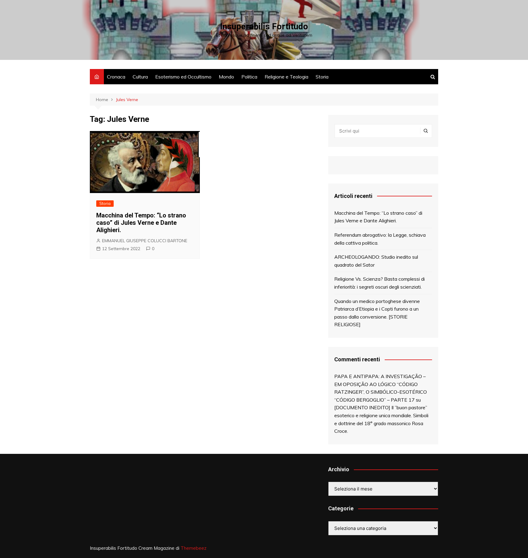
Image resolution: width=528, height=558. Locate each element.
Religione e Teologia (286, 77)
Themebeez (194, 548)
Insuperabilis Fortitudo (264, 26)
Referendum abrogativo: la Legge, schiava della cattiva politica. (380, 239)
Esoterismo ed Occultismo (183, 77)
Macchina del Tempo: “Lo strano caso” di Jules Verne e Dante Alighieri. (141, 223)
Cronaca (116, 77)
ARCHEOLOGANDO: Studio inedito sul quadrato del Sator (376, 261)
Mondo (226, 77)
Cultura (140, 77)
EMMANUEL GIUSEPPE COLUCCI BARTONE (144, 240)
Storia (322, 77)
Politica (249, 77)
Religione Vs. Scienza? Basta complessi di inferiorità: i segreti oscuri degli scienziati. (379, 283)
